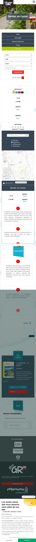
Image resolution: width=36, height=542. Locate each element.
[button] (27, 135)
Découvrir (12, 391)
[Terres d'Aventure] (18, 451)
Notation (18, 124)
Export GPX (7, 175)
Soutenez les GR (17, 484)
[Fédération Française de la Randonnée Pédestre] (17, 490)
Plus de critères (16, 78)
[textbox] (16, 135)
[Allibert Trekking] (18, 457)
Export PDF (7, 178)
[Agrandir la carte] (4, 159)
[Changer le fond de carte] (4, 161)
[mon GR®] (18, 468)
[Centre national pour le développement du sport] (18, 444)
